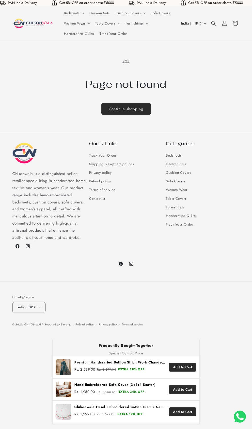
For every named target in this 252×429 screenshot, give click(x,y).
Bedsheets (174, 155)
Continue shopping (126, 109)
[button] (73, 13)
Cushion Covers (178, 172)
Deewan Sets (176, 163)
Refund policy (100, 181)
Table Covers (176, 198)
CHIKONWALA (34, 324)
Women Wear (177, 189)
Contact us (97, 198)
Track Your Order (103, 155)
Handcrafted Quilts (181, 215)
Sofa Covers (176, 181)
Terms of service (102, 189)
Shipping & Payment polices (111, 163)
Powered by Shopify (58, 324)
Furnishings (175, 207)
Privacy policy (100, 172)
